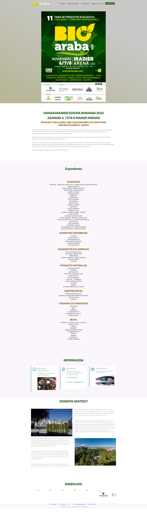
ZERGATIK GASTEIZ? (97, 4)
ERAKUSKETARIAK (73, 4)
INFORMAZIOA (85, 4)
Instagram (54, 504)
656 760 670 (92, 504)
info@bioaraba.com (79, 504)
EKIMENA (62, 4)
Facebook (63, 504)
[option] (37, 490)
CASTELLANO (110, 3)
